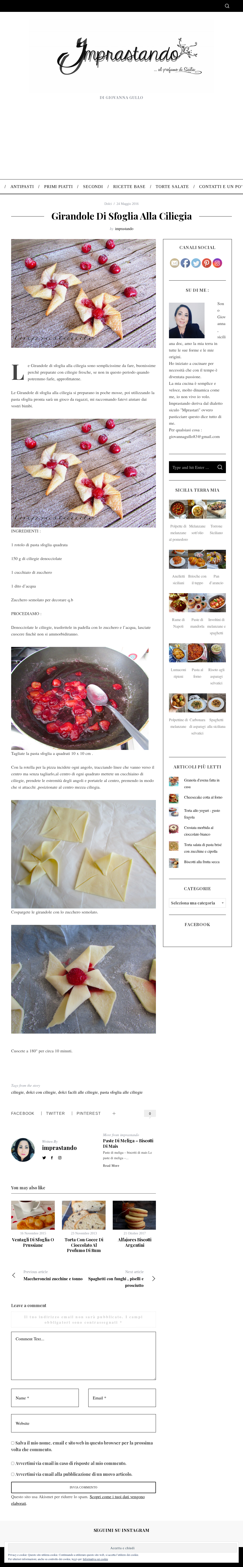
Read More (111, 1165)
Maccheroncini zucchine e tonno (53, 1276)
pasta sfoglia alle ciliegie (121, 1092)
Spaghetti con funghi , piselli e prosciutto (116, 1279)
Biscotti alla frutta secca (202, 861)
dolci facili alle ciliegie (78, 1092)
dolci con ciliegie (41, 1092)
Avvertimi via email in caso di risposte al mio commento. (70, 1463)
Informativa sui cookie (95, 1559)
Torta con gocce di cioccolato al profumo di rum (84, 1245)
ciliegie (17, 1092)
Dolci (108, 204)
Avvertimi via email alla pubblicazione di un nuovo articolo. (73, 1474)
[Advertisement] (121, 143)
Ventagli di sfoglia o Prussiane (33, 1242)
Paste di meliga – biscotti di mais (128, 1143)
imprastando (124, 228)
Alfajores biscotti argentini (134, 1242)
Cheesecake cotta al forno (203, 797)
